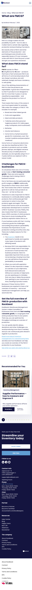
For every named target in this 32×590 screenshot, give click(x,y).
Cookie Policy (6, 549)
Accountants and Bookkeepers (12, 511)
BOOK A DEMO (16, 446)
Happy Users (6, 523)
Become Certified (8, 509)
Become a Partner (8, 507)
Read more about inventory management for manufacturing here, (15, 337)
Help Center (6, 519)
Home (4, 13)
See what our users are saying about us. (16, 348)
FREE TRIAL (16, 453)
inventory (11, 237)
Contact (5, 540)
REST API (4, 526)
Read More (8, 409)
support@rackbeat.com (10, 477)
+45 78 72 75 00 (7, 484)
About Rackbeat (7, 538)
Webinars (5, 528)
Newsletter (6, 530)
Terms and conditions (9, 545)
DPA (3, 547)
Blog (8, 13)
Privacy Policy (6, 543)
